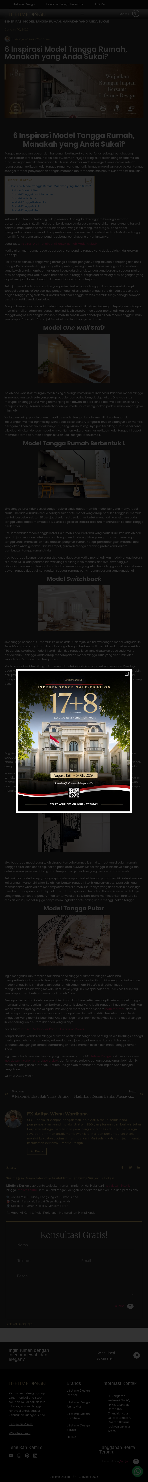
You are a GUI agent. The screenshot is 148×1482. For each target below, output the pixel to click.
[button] (126, 673)
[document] (74, 741)
